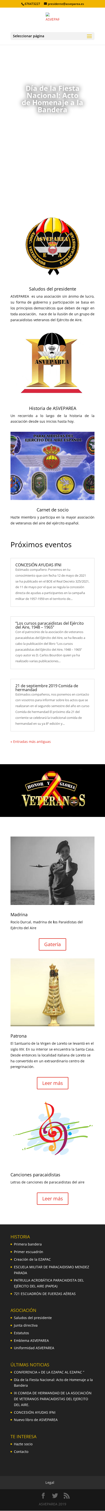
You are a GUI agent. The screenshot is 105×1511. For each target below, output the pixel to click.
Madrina (19, 914)
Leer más (52, 132)
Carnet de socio (53, 510)
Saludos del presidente (52, 289)
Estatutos (21, 1333)
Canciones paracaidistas (35, 1175)
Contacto (21, 1451)
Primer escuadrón (28, 1251)
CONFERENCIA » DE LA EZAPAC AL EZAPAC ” (49, 1372)
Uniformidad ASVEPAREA (34, 1348)
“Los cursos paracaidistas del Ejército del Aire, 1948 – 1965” (49, 625)
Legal (49, 1482)
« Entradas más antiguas (30, 741)
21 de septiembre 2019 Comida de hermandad (46, 687)
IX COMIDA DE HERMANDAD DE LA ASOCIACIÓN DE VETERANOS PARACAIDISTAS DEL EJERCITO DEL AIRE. (53, 1399)
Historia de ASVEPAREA (52, 408)
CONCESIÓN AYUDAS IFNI (38, 565)
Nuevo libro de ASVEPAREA (36, 1419)
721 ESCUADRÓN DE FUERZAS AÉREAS (45, 1293)
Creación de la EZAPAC (32, 1259)
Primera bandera (28, 1244)
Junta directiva (26, 1325)
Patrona (18, 1036)
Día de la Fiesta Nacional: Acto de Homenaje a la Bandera (52, 98)
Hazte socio (23, 1444)
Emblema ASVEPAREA (31, 1340)
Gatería (52, 944)
